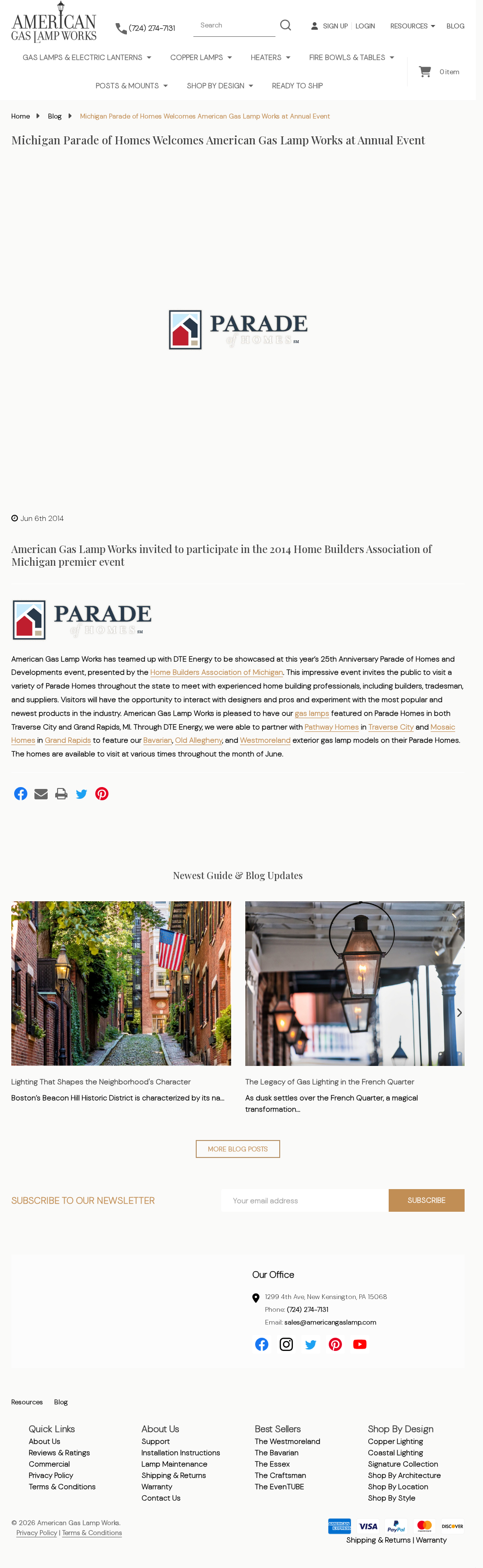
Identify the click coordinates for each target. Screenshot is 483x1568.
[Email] (41, 793)
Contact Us (161, 1498)
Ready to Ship (297, 86)
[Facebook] (20, 793)
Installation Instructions (181, 1453)
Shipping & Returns (174, 1475)
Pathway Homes (332, 727)
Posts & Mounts (127, 86)
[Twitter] (81, 793)
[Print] (61, 793)
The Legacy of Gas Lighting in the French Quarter (329, 1082)
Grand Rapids (68, 740)
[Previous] (16, 1012)
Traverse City (391, 727)
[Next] (459, 1012)
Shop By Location (398, 1487)
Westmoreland (265, 740)
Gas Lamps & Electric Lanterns (82, 57)
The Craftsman (280, 1475)
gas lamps (312, 713)
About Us (44, 1441)
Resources (409, 26)
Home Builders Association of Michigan (216, 672)
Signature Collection (403, 1464)
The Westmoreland (287, 1441)
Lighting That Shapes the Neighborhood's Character (101, 1082)
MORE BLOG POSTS (238, 1149)
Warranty (157, 1487)
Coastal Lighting (395, 1453)
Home (20, 116)
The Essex (272, 1464)
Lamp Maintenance (175, 1464)
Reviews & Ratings (59, 1453)
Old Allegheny (198, 740)
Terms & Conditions (62, 1487)
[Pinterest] (101, 793)
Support (156, 1441)
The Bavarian (277, 1453)
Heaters (266, 57)
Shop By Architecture (404, 1475)
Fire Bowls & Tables (347, 57)
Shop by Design (215, 86)
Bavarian (157, 740)
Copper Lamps (196, 57)
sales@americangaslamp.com (330, 1322)
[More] (433, 26)
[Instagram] (286, 1344)
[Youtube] (359, 1344)
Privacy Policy (51, 1475)
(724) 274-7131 (307, 1309)
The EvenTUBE (279, 1487)
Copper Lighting (395, 1441)
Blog (456, 26)
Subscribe (427, 1200)
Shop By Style (392, 1498)
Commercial (49, 1464)
